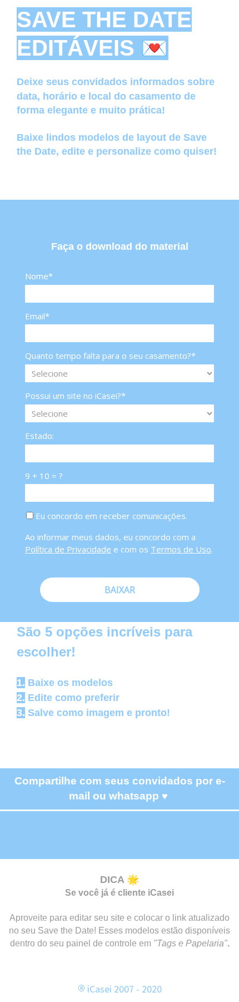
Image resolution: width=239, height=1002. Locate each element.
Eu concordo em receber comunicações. (110, 516)
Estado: (39, 436)
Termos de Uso (181, 549)
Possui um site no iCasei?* (75, 396)
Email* (37, 316)
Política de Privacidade (68, 549)
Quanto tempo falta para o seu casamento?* (110, 356)
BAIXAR (119, 590)
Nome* (39, 276)
